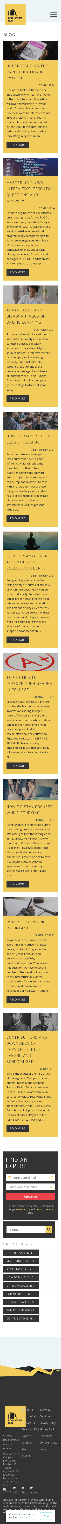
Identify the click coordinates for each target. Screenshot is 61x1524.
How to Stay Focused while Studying (23, 1302)
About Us (27, 1410)
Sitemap (26, 1455)
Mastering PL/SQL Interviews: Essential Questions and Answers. (23, 1261)
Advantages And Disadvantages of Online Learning (26, 316)
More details (25, 1517)
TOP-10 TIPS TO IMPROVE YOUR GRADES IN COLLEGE (29, 683)
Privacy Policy (23, 1209)
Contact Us (28, 1423)
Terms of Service (44, 1209)
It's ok (46, 1516)
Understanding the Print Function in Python (27, 72)
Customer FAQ (30, 1429)
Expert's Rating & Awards (26, 1442)
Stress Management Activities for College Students (28, 562)
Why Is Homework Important (23, 1310)
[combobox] (8, 1187)
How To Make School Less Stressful (23, 1277)
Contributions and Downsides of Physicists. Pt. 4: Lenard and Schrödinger (27, 1049)
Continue (30, 1197)
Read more (17, 145)
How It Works (29, 1416)
